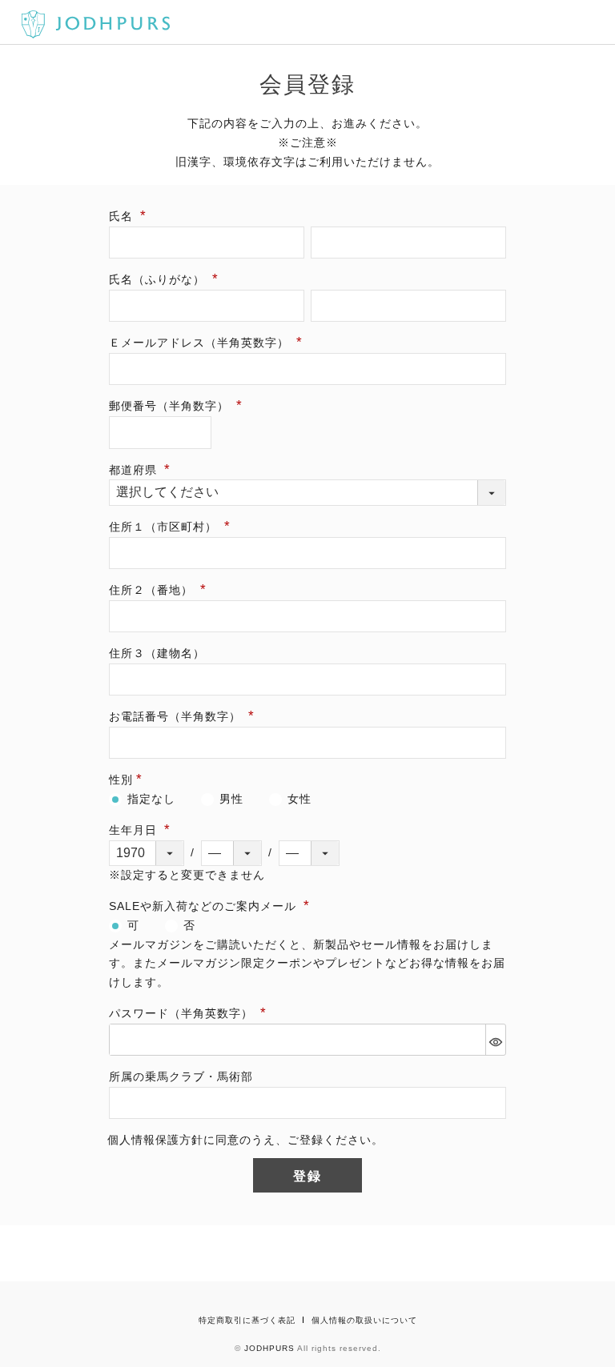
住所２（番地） (153, 589)
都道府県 (135, 469)
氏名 (123, 216)
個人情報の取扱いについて (364, 1320)
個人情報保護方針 (155, 1139)
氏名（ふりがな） (159, 279)
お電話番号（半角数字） (177, 716)
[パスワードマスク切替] (495, 1039)
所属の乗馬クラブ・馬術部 (181, 1076)
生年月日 (135, 830)
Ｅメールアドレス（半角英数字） (201, 342)
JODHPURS (269, 1348)
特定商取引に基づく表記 (247, 1320)
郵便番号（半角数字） (171, 405)
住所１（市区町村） (165, 526)
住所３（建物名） (157, 653)
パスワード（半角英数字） (183, 1013)
